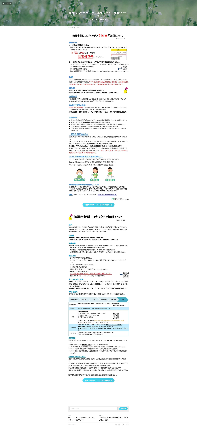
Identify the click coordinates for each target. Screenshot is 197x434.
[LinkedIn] (123, 424)
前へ (70, 415)
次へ (100, 415)
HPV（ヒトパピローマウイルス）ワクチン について (82, 418)
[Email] (126, 424)
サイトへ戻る (7, 3)
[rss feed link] (128, 424)
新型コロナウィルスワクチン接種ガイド (98, 205)
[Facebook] (116, 424)
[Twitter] (119, 424)
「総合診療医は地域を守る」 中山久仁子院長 (113, 418)
